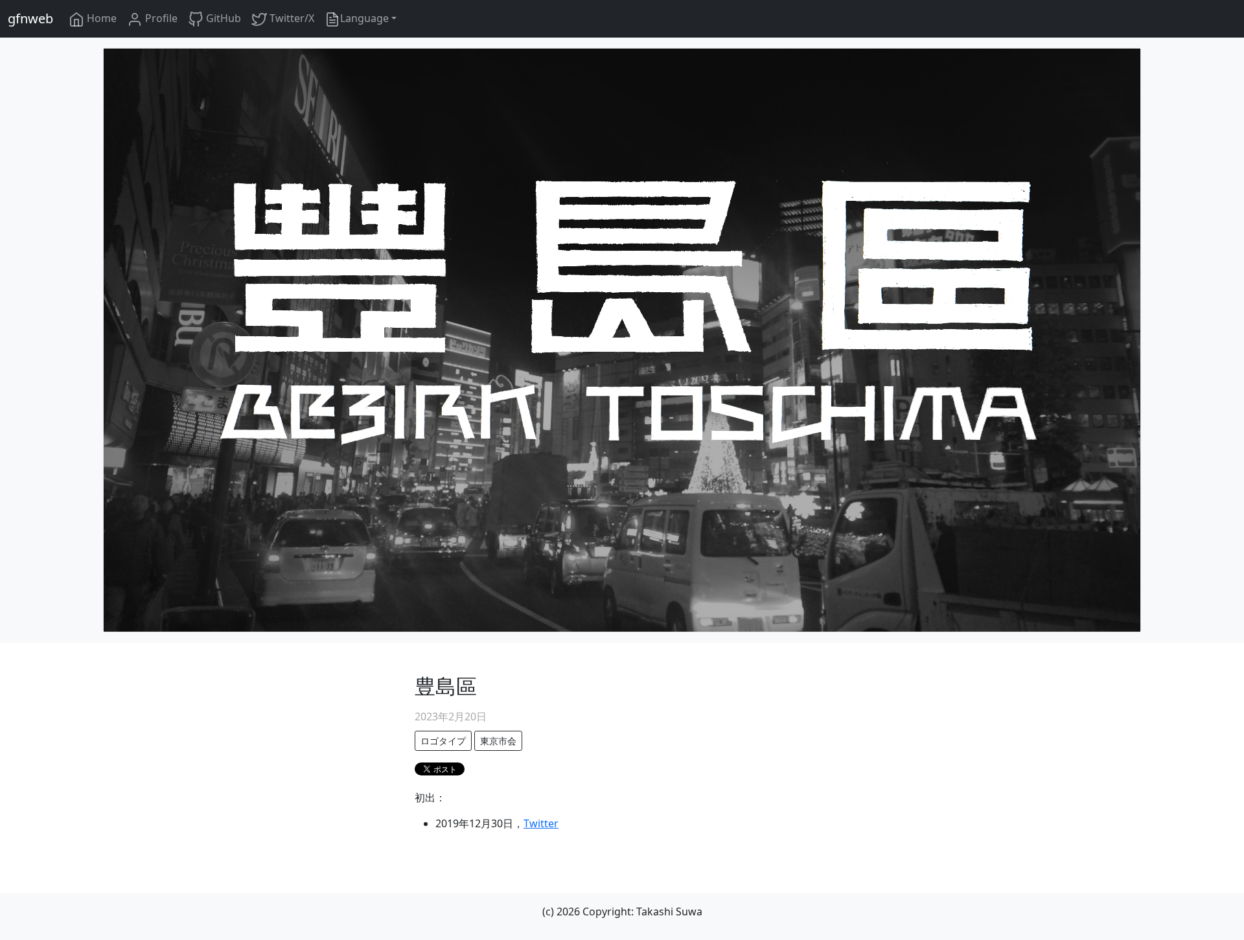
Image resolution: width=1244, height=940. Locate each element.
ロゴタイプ (443, 741)
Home (100, 18)
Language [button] (364, 18)
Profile (160, 18)
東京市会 (498, 741)
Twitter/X (290, 18)
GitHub (222, 18)
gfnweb (30, 18)
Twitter (541, 823)
